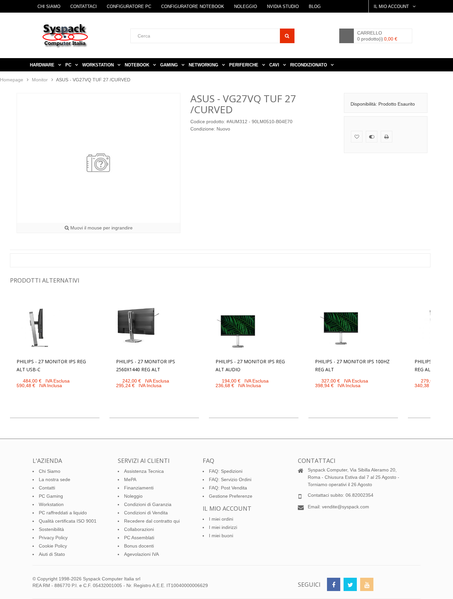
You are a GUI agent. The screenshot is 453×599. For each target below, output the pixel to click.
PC (69, 64)
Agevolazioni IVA (141, 554)
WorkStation (98, 64)
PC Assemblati (139, 537)
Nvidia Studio (283, 6)
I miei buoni (221, 535)
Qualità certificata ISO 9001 (68, 521)
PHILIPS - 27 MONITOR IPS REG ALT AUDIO (250, 365)
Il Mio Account (392, 6)
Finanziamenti (139, 487)
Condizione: (202, 128)
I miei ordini (221, 519)
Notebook (138, 64)
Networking (204, 64)
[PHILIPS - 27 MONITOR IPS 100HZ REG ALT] (338, 328)
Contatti (47, 487)
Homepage (11, 79)
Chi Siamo (48, 6)
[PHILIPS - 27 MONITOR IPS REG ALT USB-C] (39, 328)
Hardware (43, 64)
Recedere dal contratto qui (152, 521)
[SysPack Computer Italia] (85, 35)
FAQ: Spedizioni (225, 471)
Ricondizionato (309, 64)
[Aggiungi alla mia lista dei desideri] (356, 136)
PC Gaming (51, 496)
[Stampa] (386, 136)
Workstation (51, 504)
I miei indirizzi (223, 527)
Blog (315, 6)
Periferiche (244, 64)
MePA (130, 479)
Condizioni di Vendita (146, 512)
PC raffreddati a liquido (63, 512)
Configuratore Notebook (192, 6)
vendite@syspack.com (345, 506)
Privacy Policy (53, 537)
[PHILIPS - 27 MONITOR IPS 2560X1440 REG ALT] (139, 328)
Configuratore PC (129, 6)
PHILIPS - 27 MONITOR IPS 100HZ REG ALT (352, 365)
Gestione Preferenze (230, 496)
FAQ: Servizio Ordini (230, 479)
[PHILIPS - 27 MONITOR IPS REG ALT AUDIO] (238, 328)
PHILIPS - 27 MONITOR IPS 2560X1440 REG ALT (145, 365)
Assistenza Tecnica (144, 471)
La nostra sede (54, 479)
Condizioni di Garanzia (147, 504)
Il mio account (227, 508)
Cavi (275, 64)
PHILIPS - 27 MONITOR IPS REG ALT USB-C (51, 365)
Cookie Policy (53, 546)
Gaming (169, 64)
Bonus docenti (139, 546)
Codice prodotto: (207, 121)
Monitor (40, 79)
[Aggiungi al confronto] (371, 136)
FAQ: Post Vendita (228, 487)
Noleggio (245, 6)
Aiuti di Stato (52, 554)
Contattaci (83, 6)
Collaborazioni (139, 529)
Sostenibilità (51, 529)
